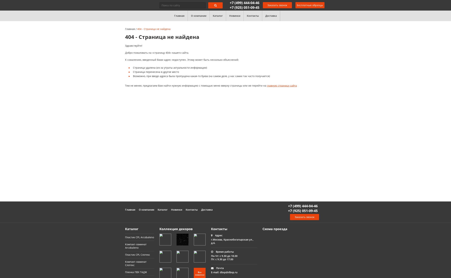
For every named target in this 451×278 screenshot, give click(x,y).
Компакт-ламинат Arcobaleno (136, 246)
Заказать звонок (277, 5)
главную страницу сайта (282, 85)
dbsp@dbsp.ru (228, 272)
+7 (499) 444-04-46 (244, 2)
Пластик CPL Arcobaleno (139, 237)
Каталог (218, 15)
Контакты (253, 15)
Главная (179, 15)
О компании (198, 15)
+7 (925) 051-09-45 (244, 7)
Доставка (271, 15)
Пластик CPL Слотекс (137, 254)
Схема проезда (274, 229)
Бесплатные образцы (310, 5)
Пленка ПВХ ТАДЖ (136, 272)
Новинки (234, 15)
